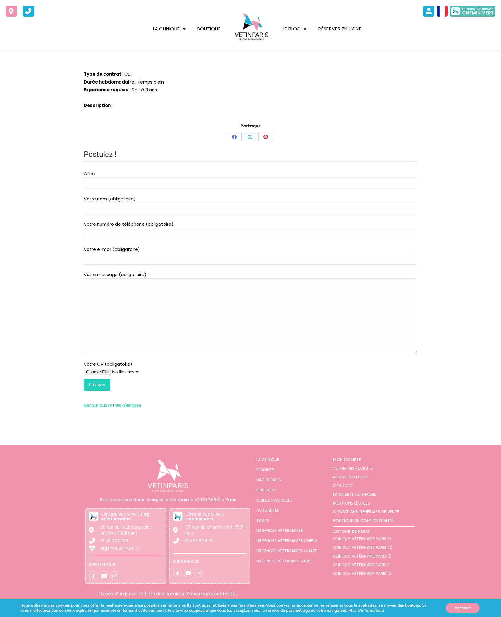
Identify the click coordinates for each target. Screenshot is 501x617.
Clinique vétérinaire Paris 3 (361, 565)
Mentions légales (351, 503)
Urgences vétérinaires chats (286, 551)
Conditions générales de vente (366, 512)
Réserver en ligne (339, 29)
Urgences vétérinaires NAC (284, 561)
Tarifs (262, 520)
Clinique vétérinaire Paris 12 (362, 556)
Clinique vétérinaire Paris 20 (362, 547)
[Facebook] (234, 137)
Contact (343, 486)
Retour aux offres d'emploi (112, 405)
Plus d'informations (366, 610)
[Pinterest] (265, 137)
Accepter (463, 608)
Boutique (209, 29)
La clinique (166, 29)
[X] (250, 137)
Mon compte (347, 459)
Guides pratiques (274, 500)
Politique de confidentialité (363, 520)
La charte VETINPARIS (354, 494)
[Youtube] (104, 576)
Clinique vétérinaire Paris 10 (362, 573)
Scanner (265, 470)
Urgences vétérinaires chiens (287, 541)
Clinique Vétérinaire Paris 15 (362, 539)
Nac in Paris (268, 480)
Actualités (267, 510)
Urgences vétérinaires (279, 530)
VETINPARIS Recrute (353, 468)
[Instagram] (115, 576)
